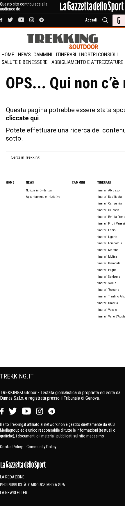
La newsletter (13, 492)
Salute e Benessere (24, 62)
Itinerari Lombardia (109, 243)
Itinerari (66, 54)
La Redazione (12, 477)
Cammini (42, 54)
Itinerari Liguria (107, 237)
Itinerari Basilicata (109, 197)
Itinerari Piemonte (108, 263)
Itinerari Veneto (107, 310)
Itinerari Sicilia (106, 283)
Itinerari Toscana (108, 290)
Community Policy (41, 446)
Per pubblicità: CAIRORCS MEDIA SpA (32, 484)
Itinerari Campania (109, 203)
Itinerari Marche (107, 250)
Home (7, 54)
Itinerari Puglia (107, 270)
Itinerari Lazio (106, 230)
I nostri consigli (98, 54)
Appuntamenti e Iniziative (43, 197)
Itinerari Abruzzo (108, 190)
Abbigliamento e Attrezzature (87, 62)
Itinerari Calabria (108, 210)
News (24, 54)
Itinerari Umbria (107, 303)
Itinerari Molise (107, 257)
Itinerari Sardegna (108, 277)
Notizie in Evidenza (39, 190)
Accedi (91, 20)
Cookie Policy (12, 446)
